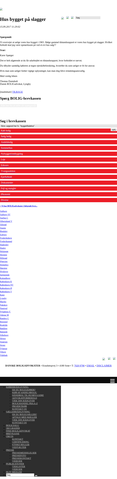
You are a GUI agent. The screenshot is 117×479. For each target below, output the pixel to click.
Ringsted (3, 322)
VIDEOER (17, 461)
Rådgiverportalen (108, 19)
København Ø (6, 288)
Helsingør (4, 251)
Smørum (3, 342)
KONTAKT (17, 439)
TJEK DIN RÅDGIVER (23, 401)
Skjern (3, 338)
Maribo (3, 302)
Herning (3, 255)
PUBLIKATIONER (15, 464)
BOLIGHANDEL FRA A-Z (25, 403)
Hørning (3, 268)
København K (6, 281)
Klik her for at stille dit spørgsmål (18, 105)
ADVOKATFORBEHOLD (24, 398)
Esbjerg (3, 235)
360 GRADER (13, 428)
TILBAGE (17, 92)
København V (6, 292)
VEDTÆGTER (19, 447)
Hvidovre (4, 271)
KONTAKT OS (19, 409)
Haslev (3, 248)
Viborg (3, 352)
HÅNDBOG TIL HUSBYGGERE (28, 395)
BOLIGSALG (12, 425)
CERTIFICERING (20, 442)
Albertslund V (6, 221)
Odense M (4, 315)
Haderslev (4, 245)
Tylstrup (3, 348)
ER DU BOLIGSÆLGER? (24, 414)
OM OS (9, 436)
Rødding (3, 328)
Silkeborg (4, 335)
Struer (2, 345)
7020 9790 (79, 365)
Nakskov (3, 305)
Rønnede (3, 332)
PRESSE (10, 450)
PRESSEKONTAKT (21, 458)
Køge (2, 295)
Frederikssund (6, 241)
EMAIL (90, 365)
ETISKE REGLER (20, 444)
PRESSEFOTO (19, 455)
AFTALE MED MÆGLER (24, 417)
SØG (114, 130)
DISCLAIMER (104, 365)
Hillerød (3, 258)
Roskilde (3, 325)
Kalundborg (5, 278)
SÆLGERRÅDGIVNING (18, 411)
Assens (3, 228)
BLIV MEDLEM (14, 472)
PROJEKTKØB (19, 406)
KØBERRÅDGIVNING (17, 387)
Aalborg (3, 211)
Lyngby (3, 298)
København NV (6, 285)
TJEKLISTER (18, 466)
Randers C (4, 318)
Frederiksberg (6, 238)
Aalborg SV (5, 214)
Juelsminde (4, 275)
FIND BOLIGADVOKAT (18, 431)
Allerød (3, 225)
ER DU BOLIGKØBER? (23, 390)
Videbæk (3, 355)
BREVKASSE (12, 433)
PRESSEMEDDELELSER (24, 453)
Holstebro (4, 265)
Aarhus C (4, 218)
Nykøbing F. (5, 312)
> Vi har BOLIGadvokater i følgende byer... (18, 206)
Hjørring (3, 261)
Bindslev (3, 231)
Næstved (3, 308)
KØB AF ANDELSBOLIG (24, 392)
